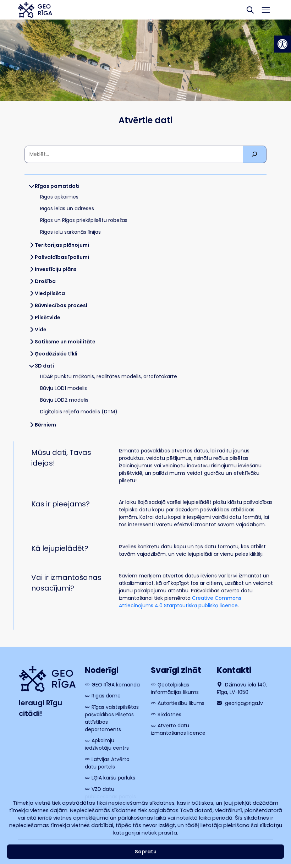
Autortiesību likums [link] (181, 703)
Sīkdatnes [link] (169, 714)
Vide (40, 329)
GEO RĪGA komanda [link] (116, 684)
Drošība (45, 281)
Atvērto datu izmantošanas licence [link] (178, 729)
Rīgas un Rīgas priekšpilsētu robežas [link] (83, 220)
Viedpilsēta (50, 293)
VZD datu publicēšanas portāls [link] (110, 793)
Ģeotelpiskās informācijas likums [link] (175, 688)
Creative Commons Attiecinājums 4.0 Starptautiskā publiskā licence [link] (180, 601)
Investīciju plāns (56, 269)
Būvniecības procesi (61, 305)
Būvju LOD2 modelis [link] (64, 399)
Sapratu (146, 851)
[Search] (250, 10)
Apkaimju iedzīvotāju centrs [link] (107, 744)
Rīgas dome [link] (106, 695)
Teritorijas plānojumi (62, 245)
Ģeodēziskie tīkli (56, 353)
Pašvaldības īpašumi (62, 257)
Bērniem (45, 424)
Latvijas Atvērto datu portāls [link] (107, 763)
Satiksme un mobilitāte (65, 341)
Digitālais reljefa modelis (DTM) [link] (78, 411)
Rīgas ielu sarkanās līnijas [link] (70, 231)
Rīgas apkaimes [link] (59, 196)
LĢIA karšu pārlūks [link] (113, 777)
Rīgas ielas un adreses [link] (67, 208)
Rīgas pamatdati (57, 186)
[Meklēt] (255, 154)
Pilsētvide (47, 317)
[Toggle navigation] (266, 10)
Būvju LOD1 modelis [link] (63, 388)
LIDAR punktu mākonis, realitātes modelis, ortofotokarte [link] (108, 376)
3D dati (44, 365)
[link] (282, 44)
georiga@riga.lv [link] (243, 703)
